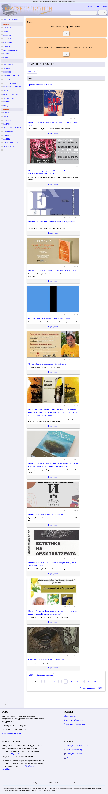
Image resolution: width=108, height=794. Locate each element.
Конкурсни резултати (12, 127)
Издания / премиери (11, 76)
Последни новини (10, 19)
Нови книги (8, 64)
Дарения (6, 139)
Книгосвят (54, 1)
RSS (68, 758)
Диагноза (7, 35)
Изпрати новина (94, 6)
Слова (5, 57)
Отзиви (6, 54)
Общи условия (69, 716)
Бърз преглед (53, 133)
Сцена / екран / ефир (11, 94)
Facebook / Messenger (75, 750)
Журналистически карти (11, 734)
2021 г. (100, 688)
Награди (6, 124)
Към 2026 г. (32, 72)
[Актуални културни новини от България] (27, 10)
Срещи (6, 106)
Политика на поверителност (75, 724)
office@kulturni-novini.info (77, 746)
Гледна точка (8, 27)
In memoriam (8, 146)
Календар (7, 68)
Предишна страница (45, 675)
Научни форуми (9, 83)
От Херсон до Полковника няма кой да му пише (49, 318)
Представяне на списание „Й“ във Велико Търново (50, 514)
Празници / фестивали (12, 87)
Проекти (6, 102)
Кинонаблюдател (10, 50)
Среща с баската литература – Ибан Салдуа (47, 364)
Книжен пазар (63, 1)
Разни (5, 150)
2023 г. (31, 675)
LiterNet (35, 1)
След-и (6, 113)
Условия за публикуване (73, 720)
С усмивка (7, 42)
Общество (7, 135)
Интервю (7, 39)
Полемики (7, 31)
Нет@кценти (8, 120)
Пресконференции (10, 142)
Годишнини (8, 131)
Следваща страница (87, 688)
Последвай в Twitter (74, 754)
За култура (71, 1)
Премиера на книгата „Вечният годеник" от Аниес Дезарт (53, 270)
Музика (6, 91)
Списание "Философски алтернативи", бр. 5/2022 (49, 659)
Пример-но (7, 46)
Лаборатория (8, 98)
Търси (102, 12)
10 (95, 681)
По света (7, 116)
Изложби (6, 79)
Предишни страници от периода (40, 85)
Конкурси (7, 72)
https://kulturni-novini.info (21, 754)
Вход (105, 6)
